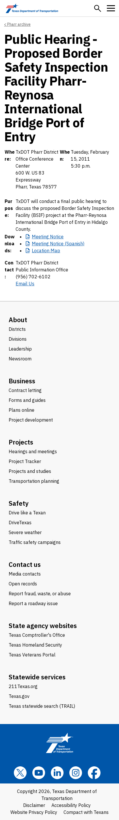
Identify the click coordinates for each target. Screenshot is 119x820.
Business (22, 381)
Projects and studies (30, 471)
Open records (23, 584)
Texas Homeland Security (35, 645)
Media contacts (25, 574)
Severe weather (25, 532)
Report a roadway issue (33, 603)
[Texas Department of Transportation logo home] (32, 8)
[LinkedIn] (57, 772)
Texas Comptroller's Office (37, 635)
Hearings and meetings (33, 451)
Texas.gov (19, 696)
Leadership (20, 349)
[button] (97, 8)
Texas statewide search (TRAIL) (42, 706)
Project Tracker (25, 461)
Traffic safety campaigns (35, 542)
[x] (20, 772)
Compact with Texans (86, 812)
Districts (17, 329)
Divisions (18, 339)
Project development (31, 420)
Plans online (21, 410)
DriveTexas (20, 522)
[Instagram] (75, 772)
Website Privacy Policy (33, 812)
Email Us (25, 283)
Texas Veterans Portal (32, 655)
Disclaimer (34, 805)
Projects (21, 442)
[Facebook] (94, 772)
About (18, 319)
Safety (19, 503)
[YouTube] (38, 772)
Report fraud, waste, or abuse (40, 593)
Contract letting (25, 390)
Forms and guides (27, 400)
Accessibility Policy (71, 805)
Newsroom (20, 359)
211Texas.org (23, 686)
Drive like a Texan (27, 513)
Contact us (25, 564)
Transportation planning (34, 481)
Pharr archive (19, 24)
